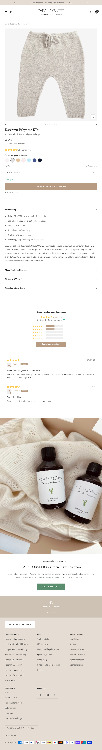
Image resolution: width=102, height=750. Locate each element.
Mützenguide (42, 644)
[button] (11, 149)
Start (7, 24)
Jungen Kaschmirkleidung (16, 649)
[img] (13, 360)
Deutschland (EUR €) (14, 728)
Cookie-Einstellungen (14, 718)
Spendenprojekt (76, 664)
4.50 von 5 (57, 317)
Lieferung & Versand (13, 279)
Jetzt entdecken (51, 587)
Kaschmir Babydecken (14, 670)
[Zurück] (6, 124)
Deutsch (30, 728)
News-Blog (42, 659)
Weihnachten (10, 680)
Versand (21, 143)
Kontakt (73, 644)
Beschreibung (10, 209)
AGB (7, 692)
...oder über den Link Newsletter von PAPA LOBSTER (51, 2)
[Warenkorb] (95, 12)
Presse (40, 670)
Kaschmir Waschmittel (14, 675)
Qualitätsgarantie (44, 654)
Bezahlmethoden (77, 659)
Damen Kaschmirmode (15, 659)
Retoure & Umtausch (78, 654)
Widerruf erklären (20, 624)
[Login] (90, 12)
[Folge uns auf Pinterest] (54, 695)
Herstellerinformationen (15, 288)
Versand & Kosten (77, 649)
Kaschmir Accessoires (14, 664)
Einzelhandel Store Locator (48, 664)
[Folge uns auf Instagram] (47, 695)
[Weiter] (96, 124)
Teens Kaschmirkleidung (15, 654)
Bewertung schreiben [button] (51, 344)
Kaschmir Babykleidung (15, 639)
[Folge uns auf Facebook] (40, 695)
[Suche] (11, 12)
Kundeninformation (13, 702)
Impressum (10, 713)
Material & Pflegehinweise (16, 270)
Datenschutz (10, 708)
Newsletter (74, 639)
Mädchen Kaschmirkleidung (17, 644)
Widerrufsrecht (11, 697)
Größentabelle (91, 166)
